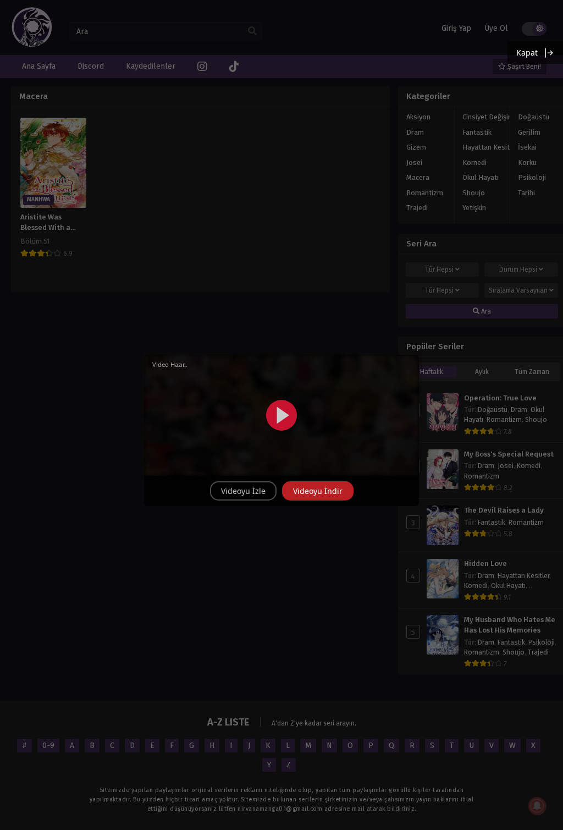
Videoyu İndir (318, 491)
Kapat (527, 52)
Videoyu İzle (243, 491)
